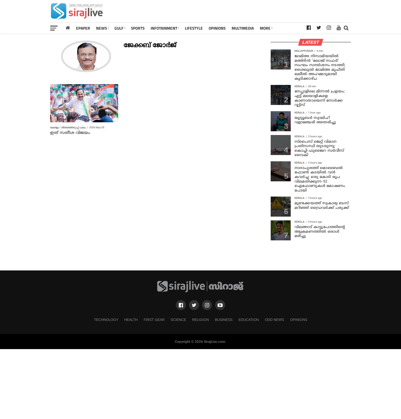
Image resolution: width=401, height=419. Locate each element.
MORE (265, 28)
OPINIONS (217, 28)
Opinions (298, 320)
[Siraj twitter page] (194, 305)
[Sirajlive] (200, 291)
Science (178, 320)
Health (131, 320)
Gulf (118, 28)
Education (249, 320)
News (101, 28)
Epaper (83, 28)
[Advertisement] (259, 11)
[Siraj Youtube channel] (220, 305)
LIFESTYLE (194, 28)
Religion (200, 320)
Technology (106, 320)
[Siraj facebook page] (181, 305)
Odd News (274, 320)
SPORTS (138, 28)
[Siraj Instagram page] (207, 305)
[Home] (68, 28)
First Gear (154, 320)
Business (223, 320)
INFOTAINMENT (164, 28)
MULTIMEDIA (243, 28)
